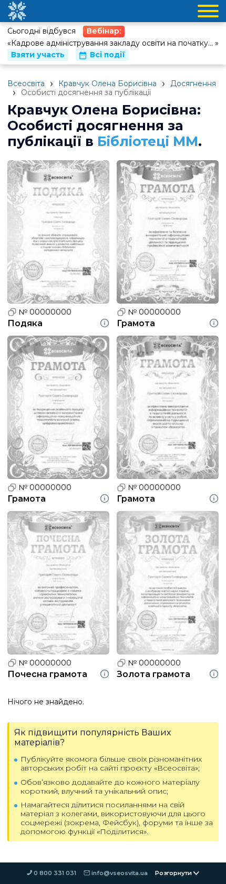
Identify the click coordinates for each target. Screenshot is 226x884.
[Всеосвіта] (16, 11)
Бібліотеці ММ (147, 141)
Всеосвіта (26, 83)
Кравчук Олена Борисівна (107, 83)
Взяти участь (38, 54)
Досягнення (193, 83)
